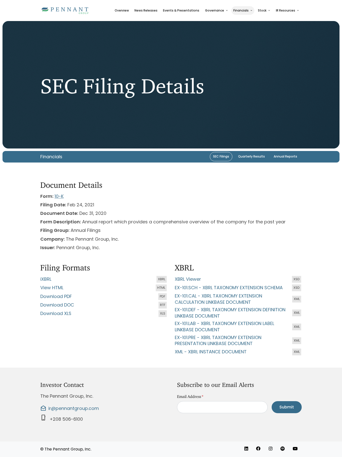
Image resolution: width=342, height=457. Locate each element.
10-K (59, 196)
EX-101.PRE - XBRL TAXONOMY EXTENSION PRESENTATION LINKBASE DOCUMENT (238, 341)
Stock (262, 10)
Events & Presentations (181, 10)
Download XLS (103, 313)
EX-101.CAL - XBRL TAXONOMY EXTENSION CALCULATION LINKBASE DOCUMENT (238, 299)
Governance (214, 10)
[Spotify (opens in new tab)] (282, 448)
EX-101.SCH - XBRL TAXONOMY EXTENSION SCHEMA (238, 287)
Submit (286, 407)
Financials (241, 10)
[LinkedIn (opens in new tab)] (246, 448)
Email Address (190, 395)
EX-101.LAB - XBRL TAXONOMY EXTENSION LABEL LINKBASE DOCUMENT (238, 327)
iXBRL (103, 279)
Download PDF (103, 296)
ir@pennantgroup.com (69, 408)
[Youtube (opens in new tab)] (295, 448)
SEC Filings (221, 156)
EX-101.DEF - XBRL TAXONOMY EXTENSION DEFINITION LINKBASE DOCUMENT (238, 313)
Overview (122, 10)
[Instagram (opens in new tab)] (270, 448)
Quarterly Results (251, 156)
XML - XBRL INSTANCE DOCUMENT (238, 352)
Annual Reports (285, 156)
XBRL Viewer (238, 279)
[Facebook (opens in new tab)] (258, 448)
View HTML (103, 287)
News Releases (145, 10)
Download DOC (103, 305)
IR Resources (285, 10)
